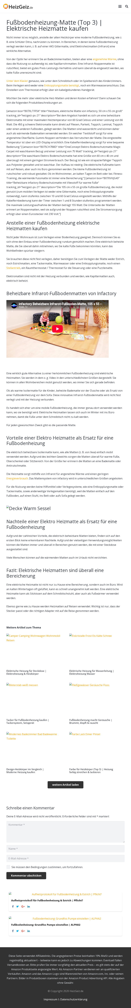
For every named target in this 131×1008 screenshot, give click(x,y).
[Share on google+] (23, 906)
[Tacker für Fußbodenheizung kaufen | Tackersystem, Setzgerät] (34, 703)
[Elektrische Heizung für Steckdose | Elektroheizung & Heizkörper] (34, 654)
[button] (120, 6)
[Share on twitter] (17, 906)
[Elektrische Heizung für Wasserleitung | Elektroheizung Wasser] (97, 654)
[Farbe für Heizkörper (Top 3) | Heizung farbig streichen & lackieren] (97, 753)
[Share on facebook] (13, 906)
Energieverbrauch (17, 478)
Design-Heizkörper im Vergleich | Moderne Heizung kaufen (25, 771)
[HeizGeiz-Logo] (18, 6)
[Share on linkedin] (29, 906)
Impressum (50, 999)
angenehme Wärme (104, 59)
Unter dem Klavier (17, 81)
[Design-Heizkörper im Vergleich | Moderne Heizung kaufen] (34, 753)
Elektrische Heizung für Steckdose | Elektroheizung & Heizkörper (26, 672)
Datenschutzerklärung (73, 999)
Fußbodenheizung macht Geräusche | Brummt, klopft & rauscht (90, 721)
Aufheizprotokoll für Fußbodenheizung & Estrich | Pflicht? (47, 900)
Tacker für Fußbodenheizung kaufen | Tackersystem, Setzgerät (27, 721)
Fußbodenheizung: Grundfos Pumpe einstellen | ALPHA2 (45, 924)
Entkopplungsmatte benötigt (61, 85)
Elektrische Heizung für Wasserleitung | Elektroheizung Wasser (91, 672)
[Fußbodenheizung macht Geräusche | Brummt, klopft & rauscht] (97, 703)
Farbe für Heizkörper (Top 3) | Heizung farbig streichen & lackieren (91, 771)
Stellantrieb (13, 268)
